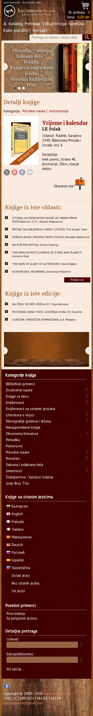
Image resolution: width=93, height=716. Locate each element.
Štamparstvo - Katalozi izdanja (29, 477)
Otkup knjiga (54, 23)
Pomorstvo (14, 446)
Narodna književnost (31, 79)
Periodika (13, 439)
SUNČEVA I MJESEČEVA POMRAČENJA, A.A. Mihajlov (44, 319)
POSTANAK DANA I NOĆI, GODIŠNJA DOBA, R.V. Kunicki (47, 312)
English (17, 513)
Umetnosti (14, 470)
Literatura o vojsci (20, 415)
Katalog (15, 23)
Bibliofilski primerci (20, 383)
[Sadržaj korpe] (85, 5)
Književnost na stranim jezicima (30, 408)
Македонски (21, 537)
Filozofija (21, 51)
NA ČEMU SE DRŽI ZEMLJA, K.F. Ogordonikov (40, 304)
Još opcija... (15, 669)
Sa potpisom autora (21, 618)
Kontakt (39, 30)
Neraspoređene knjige (23, 427)
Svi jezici (18, 591)
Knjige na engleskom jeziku (31, 71)
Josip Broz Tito (17, 483)
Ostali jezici (21, 575)
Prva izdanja (15, 613)
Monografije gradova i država (28, 421)
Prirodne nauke (34, 111)
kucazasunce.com (57, 693)
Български (20, 506)
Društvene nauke (19, 390)
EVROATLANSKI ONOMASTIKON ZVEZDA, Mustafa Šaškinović (51, 237)
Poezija (31, 62)
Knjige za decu (17, 396)
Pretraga (32, 23)
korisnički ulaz (32, 2)
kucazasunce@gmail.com (23, 703)
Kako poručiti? (17, 30)
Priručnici (13, 458)
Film (31, 85)
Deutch (17, 544)
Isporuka (76, 23)
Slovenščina (21, 567)
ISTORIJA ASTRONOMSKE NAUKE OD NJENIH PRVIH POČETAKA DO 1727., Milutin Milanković (44, 219)
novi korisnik (11, 2)
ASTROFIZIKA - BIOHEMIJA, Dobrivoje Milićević (41, 271)
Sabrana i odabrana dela (24, 464)
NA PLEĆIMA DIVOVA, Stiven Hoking (35, 245)
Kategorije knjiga (20, 375)
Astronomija (58, 111)
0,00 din (83, 17)
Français (18, 521)
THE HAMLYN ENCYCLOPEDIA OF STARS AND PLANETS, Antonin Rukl (47, 254)
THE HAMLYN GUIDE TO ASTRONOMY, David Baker (44, 264)
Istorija (43, 51)
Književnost (15, 402)
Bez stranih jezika (25, 583)
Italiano (18, 529)
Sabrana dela (29, 56)
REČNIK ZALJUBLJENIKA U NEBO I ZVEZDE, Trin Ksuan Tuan (49, 229)
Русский (18, 552)
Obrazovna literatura (22, 433)
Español (18, 560)
